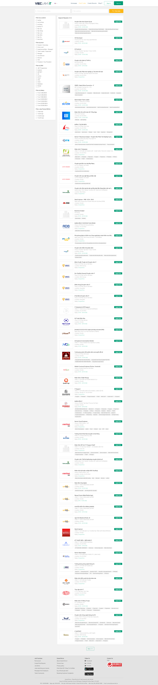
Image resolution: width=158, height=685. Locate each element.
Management (109, 132)
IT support (96, 156)
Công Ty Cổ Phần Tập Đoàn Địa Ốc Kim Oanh (86, 73)
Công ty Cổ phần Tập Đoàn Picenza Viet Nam (86, 403)
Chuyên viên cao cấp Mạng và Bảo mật (85, 176)
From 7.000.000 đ (42, 97)
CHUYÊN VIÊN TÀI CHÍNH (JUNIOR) (84, 506)
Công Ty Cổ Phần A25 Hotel (82, 354)
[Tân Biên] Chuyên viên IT (82, 296)
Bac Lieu (40, 33)
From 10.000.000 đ (42, 99)
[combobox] (53, 11)
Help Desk (95, 414)
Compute (96, 428)
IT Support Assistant (91, 396)
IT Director (106, 573)
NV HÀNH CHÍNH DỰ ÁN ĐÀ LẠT (81, 408)
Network (108, 410)
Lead (95, 132)
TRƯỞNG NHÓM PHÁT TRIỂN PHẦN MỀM (83, 361)
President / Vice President (44, 62)
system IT (113, 412)
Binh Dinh (40, 39)
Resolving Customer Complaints (65, 673)
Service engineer (103, 452)
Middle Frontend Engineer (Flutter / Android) (87, 366)
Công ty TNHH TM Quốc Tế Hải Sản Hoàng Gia (86, 617)
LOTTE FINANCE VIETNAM (82, 165)
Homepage (74, 3)
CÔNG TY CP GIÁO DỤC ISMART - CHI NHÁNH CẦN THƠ (89, 447)
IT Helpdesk (109, 156)
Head (98, 132)
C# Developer (79, 38)
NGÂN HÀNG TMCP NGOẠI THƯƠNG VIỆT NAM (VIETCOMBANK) (91, 190)
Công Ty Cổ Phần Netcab (81, 320)
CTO (90, 573)
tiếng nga (77, 119)
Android (40, 70)
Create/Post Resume (40, 663)
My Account (38, 661)
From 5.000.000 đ (42, 95)
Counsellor (119, 92)
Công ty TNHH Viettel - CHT (82, 423)
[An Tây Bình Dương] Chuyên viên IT (85, 273)
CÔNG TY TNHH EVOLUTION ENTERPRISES (86, 309)
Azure (107, 428)
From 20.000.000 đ (42, 103)
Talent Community (39, 673)
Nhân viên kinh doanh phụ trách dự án (82, 31)
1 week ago (40, 113)
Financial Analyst (110, 144)
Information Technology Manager (81, 573)
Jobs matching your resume (42, 668)
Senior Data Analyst (80, 552)
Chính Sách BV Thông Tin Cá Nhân (66, 668)
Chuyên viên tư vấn (105, 92)
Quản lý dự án (77, 132)
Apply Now (118, 21)
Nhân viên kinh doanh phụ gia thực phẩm (99, 31)
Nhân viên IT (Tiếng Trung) (82, 600)
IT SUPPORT (78, 631)
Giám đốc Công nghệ (79, 490)
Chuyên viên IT (110, 396)
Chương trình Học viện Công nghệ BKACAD (86, 39)
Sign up (118, 3)
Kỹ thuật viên (102, 622)
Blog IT (100, 3)
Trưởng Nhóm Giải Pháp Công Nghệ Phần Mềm (100, 359)
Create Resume (92, 3)
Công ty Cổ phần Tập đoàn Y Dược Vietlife (85, 51)
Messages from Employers (41, 670)
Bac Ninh (40, 35)
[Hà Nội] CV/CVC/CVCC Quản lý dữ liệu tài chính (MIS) (89, 329)
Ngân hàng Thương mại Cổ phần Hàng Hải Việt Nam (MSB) (90, 201)
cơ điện (107, 478)
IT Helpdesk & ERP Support (82, 307)
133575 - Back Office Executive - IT (84, 85)
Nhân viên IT (77, 156)
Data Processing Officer (114, 107)
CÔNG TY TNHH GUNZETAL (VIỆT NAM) (85, 633)
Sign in (109, 3)
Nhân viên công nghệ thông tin (81, 622)
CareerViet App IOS (88, 674)
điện (93, 478)
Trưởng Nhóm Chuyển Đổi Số (97, 361)
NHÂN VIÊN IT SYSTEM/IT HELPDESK (85, 223)
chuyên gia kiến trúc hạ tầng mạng (82, 171)
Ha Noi (39, 20)
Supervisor (103, 132)
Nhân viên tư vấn (96, 92)
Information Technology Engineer (111, 624)
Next (89, 648)
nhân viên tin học (78, 410)
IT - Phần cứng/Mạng (87, 412)
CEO (39, 59)
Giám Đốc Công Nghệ (81, 483)
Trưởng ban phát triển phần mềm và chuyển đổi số (89, 352)
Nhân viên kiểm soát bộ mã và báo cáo (85, 578)
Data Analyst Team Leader (82, 99)
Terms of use (60, 663)
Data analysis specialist (91, 107)
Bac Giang (40, 31)
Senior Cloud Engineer (81, 421)
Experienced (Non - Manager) (45, 49)
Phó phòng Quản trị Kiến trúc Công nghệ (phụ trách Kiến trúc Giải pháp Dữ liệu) (94, 235)
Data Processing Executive (103, 107)
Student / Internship (43, 45)
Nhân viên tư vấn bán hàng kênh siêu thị (83, 33)
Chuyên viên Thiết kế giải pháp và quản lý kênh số (89, 459)
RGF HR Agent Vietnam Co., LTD (83, 87)
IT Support (78, 389)
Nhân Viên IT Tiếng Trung (80, 608)
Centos (39, 76)
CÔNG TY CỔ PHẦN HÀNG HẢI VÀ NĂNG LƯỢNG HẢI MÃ (89, 390)
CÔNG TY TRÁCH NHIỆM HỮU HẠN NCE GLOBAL (87, 342)
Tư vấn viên (113, 92)
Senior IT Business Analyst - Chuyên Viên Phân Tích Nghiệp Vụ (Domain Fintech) (94, 136)
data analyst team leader (80, 107)
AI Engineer (78, 49)
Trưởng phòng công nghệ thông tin (84, 564)
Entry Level (40, 47)
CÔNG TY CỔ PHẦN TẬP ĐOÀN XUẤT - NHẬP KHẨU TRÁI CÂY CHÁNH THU (94, 151)
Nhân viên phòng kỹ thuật (80, 624)
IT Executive (77, 158)
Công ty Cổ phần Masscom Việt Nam (84, 368)
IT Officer (115, 156)
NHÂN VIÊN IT (78, 401)
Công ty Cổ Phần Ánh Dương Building (84, 225)
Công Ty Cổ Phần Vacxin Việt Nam (83, 264)
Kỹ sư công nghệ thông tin (92, 624)
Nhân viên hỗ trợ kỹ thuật (113, 452)
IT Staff (83, 158)
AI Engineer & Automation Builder (84, 341)
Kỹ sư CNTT (77, 626)
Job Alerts (37, 665)
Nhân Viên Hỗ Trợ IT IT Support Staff (85, 445)
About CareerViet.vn (62, 661)
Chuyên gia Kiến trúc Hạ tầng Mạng (84, 163)
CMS (39, 80)
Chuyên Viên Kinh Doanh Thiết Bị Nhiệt (96, 29)
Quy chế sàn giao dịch (62, 670)
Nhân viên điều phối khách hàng (111, 29)
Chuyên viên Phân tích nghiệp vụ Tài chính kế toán (89, 71)
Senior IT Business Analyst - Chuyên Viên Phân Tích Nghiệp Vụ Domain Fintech (90, 144)
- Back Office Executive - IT (80, 92)
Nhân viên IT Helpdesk (81, 149)
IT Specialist (90, 156)
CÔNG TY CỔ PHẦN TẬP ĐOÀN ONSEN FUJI (86, 379)
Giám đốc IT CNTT (93, 571)
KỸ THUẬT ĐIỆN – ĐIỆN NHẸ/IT (83, 540)
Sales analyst (77, 218)
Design (39, 86)
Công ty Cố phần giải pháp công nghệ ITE (85, 138)
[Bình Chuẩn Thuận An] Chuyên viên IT (85, 262)
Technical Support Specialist (104, 414)
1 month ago (41, 118)
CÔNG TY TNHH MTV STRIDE (82, 101)
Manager (40, 53)
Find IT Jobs (82, 3)
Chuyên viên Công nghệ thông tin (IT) (85, 615)
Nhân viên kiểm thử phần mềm (110, 255)
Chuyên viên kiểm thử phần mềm (81, 255)
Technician (91, 547)
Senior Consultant (78, 94)
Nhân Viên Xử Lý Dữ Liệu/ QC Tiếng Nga (86, 112)
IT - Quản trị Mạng (96, 412)
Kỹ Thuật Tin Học (115, 414)
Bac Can (40, 28)
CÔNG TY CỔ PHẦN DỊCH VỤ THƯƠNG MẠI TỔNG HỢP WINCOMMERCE (93, 531)
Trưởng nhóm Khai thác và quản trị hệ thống (87, 433)
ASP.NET (40, 72)
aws (100, 428)
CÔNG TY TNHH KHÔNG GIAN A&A (83, 542)
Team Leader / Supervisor (44, 51)
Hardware (103, 410)
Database (40, 84)
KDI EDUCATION (79, 62)
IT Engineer (84, 156)
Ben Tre (40, 37)
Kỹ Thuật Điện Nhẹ (80, 318)
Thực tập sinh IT (79, 589)
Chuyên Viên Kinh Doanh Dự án (83, 21)
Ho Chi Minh (41, 22)
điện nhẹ (102, 478)
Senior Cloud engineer (79, 428)
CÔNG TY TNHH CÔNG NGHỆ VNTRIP (84, 484)
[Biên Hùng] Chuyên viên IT (82, 284)
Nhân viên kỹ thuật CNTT (93, 622)
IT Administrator (89, 158)
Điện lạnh (97, 478)
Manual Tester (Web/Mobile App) (84, 495)
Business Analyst (79, 210)
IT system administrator (80, 414)
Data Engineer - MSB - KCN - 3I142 (84, 199)
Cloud (39, 78)
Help (108, 660)
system (87, 428)
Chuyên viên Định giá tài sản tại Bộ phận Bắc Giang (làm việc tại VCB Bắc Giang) (94, 188)
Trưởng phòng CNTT (84, 571)
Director (40, 57)
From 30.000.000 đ (42, 105)
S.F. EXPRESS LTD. (80, 602)
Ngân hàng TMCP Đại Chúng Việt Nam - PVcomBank (88, 237)
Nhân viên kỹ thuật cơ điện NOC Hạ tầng (83, 478)
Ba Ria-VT (40, 26)
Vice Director (41, 55)
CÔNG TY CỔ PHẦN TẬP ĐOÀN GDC (84, 565)
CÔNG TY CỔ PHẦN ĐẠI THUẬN (83, 580)
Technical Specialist (99, 547)
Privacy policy (60, 665)
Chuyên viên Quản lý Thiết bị (83, 60)
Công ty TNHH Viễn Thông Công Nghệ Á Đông (86, 23)
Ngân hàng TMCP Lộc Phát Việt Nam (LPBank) (87, 331)
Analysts (83, 218)
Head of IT (77, 571)
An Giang (40, 24)
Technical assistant (94, 452)
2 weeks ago (41, 115)
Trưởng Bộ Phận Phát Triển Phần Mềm (82, 359)
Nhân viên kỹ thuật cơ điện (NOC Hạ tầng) (86, 470)
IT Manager (91, 454)
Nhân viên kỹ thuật (108, 547)
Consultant (89, 92)
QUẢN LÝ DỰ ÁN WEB (80, 124)
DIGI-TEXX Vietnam (80, 114)
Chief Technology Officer (98, 573)
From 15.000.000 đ (42, 101)
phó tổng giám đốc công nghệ (90, 490)
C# (38, 74)
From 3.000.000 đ (42, 92)
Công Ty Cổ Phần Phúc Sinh (82, 126)
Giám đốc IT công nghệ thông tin (105, 571)
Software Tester (78, 257)
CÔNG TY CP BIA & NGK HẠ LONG (83, 435)
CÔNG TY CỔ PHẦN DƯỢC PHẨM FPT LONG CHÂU (87, 554)
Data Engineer (79, 529)
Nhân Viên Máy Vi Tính (105, 412)
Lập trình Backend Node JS (82, 518)
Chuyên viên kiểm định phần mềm (96, 255)
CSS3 (39, 82)
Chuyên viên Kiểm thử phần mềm (84, 248)
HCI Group (77, 212)
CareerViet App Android (88, 669)
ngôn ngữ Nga (83, 119)
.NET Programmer (42, 68)
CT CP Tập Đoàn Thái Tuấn (82, 591)
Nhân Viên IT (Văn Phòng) (82, 377)
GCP (103, 428)
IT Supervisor (102, 156)
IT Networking (89, 414)
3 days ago (40, 111)
